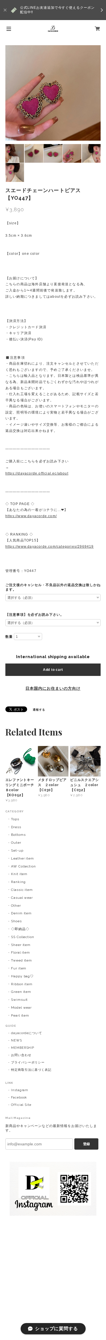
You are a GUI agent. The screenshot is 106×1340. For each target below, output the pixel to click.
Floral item (20, 952)
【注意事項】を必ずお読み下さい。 (34, 615)
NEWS (16, 1040)
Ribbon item (22, 984)
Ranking (18, 882)
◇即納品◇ (20, 929)
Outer (16, 843)
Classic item (22, 890)
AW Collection (23, 866)
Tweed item (21, 960)
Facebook (19, 1097)
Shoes (16, 921)
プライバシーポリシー (28, 1062)
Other (16, 906)
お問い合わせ (21, 1055)
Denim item (21, 913)
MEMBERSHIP (22, 1048)
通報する (39, 709)
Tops (15, 819)
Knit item (19, 874)
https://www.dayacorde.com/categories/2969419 (49, 547)
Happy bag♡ (22, 976)
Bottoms (18, 835)
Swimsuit (19, 1000)
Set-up (17, 850)
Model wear (21, 1008)
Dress (16, 827)
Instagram (20, 1090)
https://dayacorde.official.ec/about (36, 473)
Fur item (19, 968)
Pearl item (20, 1015)
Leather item (22, 858)
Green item (21, 992)
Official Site (21, 1105)
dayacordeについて (26, 1033)
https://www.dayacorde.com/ (31, 516)
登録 (86, 1144)
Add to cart (53, 670)
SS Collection (22, 937)
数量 (9, 637)
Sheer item (21, 945)
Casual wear (22, 898)
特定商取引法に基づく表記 (31, 1070)
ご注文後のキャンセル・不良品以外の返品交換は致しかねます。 (53, 587)
